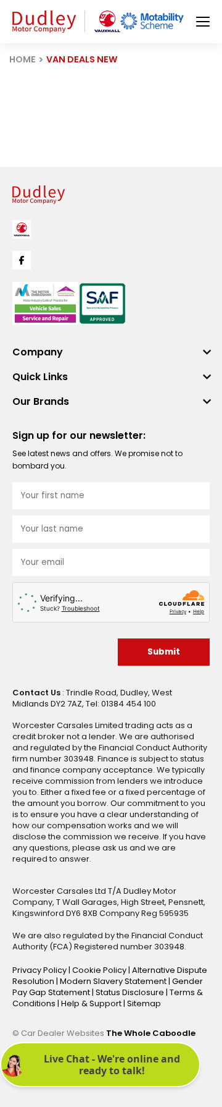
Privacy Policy (40, 970)
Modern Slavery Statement (114, 981)
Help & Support (92, 1003)
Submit (163, 652)
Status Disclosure (131, 992)
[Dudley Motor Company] (44, 22)
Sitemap (144, 1003)
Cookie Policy (100, 970)
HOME (22, 59)
